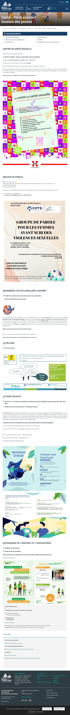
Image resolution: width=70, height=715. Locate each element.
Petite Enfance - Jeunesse (25, 28)
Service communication (52, 695)
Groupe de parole (42, 37)
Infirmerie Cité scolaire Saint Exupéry (15, 39)
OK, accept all (47, 708)
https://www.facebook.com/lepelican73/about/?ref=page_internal (23, 658)
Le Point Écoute (9, 42)
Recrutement (49, 690)
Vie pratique (12, 28)
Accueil (5, 28)
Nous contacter (10, 622)
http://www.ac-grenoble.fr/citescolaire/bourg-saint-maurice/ (20, 337)
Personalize (32, 711)
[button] (19, 8)
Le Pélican (40, 39)
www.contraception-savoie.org (14, 643)
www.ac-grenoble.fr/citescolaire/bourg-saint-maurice (20, 649)
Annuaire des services (51, 693)
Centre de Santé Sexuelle (12, 37)
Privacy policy (40, 711)
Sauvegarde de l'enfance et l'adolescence (48, 42)
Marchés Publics (50, 697)
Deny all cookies (59, 708)
